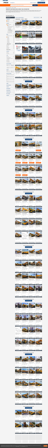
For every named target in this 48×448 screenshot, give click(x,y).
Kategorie (8, 23)
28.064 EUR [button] (23, 151)
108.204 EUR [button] (37, 134)
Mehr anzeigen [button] (9, 43)
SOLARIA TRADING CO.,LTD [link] (18, 135)
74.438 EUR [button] (37, 349)
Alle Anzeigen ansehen (19, 50)
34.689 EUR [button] (30, 76)
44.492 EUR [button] (23, 390)
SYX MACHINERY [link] (18, 272)
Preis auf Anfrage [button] (17, 30)
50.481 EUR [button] (30, 349)
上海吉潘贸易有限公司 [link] (25, 433)
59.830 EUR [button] (17, 283)
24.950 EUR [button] (17, 366)
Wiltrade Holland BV (25, 31)
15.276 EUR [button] (23, 134)
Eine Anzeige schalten (42, 2)
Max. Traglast (8, 93)
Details (7, 83)
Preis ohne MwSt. (9, 63)
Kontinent (8, 51)
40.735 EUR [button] (23, 312)
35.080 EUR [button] (17, 271)
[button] (10, 17)
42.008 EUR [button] (23, 205)
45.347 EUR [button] (23, 349)
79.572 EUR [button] (23, 366)
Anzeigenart (8, 19)
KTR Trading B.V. (25, 43)
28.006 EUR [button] (30, 205)
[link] (18, 22)
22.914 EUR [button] (30, 134)
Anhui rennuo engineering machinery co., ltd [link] (33, 152)
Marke (7, 34)
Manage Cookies (17, 446)
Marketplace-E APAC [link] (18, 152)
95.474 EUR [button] (23, 295)
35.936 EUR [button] (23, 64)
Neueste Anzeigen (9, 73)
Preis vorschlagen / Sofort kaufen (18, 150)
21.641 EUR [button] (17, 205)
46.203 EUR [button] (37, 271)
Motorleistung (8, 90)
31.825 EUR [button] (37, 283)
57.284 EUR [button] (30, 122)
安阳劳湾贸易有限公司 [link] (32, 77)
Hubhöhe (8, 95)
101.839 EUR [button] (37, 122)
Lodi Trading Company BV (18, 31)
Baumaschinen (9, 7)
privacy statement (23, 446)
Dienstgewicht (8, 88)
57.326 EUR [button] (23, 283)
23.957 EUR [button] (30, 366)
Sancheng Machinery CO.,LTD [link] (25, 152)
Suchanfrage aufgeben (29, 81)
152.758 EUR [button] (24, 122)
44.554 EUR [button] (17, 122)
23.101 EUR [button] (23, 271)
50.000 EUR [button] (37, 390)
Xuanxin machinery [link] (25, 65)
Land (7, 55)
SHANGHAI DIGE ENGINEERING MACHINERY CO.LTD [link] (27, 272)
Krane (13, 7)
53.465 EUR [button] (30, 295)
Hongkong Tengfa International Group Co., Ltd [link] (41, 65)
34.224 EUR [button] (23, 378)
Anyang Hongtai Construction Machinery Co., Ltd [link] (34, 65)
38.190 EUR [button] (17, 349)
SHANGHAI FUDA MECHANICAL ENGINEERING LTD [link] (27, 350)
